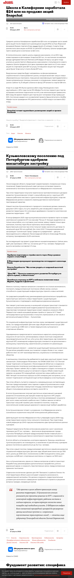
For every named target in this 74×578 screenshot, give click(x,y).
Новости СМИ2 (12, 147)
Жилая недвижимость (39, 540)
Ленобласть (52, 540)
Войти (66, 2)
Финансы (28, 133)
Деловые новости (12, 542)
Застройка (59, 538)
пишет (35, 46)
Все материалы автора (32, 30)
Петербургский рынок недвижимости (18, 540)
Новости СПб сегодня (37, 542)
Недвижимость (49, 538)
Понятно (66, 573)
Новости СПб (23, 542)
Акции (13, 133)
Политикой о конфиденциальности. (47, 575)
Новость (20, 133)
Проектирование (37, 538)
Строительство (24, 538)
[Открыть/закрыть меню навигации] (56, 2)
